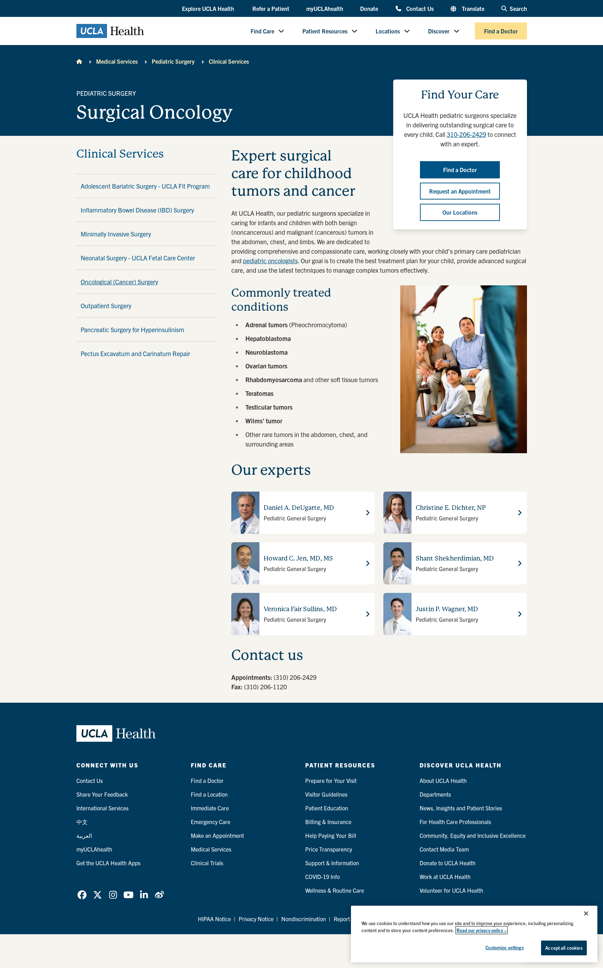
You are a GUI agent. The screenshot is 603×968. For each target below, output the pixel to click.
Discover (439, 30)
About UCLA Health (443, 780)
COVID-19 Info (322, 876)
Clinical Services (229, 61)
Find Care (262, 30)
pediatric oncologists (270, 261)
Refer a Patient (270, 8)
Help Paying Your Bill (330, 835)
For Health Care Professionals (455, 821)
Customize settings (504, 947)
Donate (369, 8)
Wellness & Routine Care (334, 890)
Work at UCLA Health (445, 876)
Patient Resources (324, 30)
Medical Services (117, 61)
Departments (435, 794)
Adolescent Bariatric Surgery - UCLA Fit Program (145, 186)
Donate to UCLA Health (448, 862)
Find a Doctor (501, 30)
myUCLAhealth (324, 8)
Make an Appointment (217, 835)
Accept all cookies (563, 948)
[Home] (79, 61)
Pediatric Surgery (173, 61)
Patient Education (326, 807)
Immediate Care (210, 807)
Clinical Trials (207, 862)
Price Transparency (328, 849)
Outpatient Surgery (106, 306)
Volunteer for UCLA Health (451, 890)
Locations (388, 30)
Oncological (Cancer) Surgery (119, 282)
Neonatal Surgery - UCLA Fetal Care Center (138, 258)
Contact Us (419, 8)
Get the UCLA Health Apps (108, 862)
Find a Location (209, 794)
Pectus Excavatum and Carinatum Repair (135, 353)
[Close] (586, 913)
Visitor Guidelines (326, 794)
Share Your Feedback (102, 794)
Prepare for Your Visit (331, 780)
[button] (208, 8)
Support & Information (332, 862)
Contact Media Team (444, 849)
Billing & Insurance (328, 821)
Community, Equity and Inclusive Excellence (473, 835)
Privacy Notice (256, 918)
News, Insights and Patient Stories (461, 807)
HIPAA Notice (214, 918)
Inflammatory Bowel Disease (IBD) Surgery (137, 210)
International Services (102, 807)
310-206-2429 (466, 134)
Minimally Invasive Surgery (116, 234)
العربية (84, 835)
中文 (82, 821)
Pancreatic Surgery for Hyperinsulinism (132, 329)
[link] (82, 894)
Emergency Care (210, 821)
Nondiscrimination (303, 918)
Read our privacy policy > (482, 930)
